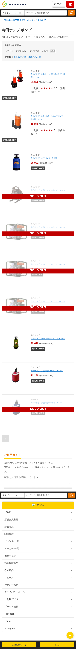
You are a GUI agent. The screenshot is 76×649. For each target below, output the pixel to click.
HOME (38, 512)
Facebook (38, 613)
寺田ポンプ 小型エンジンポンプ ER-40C (48, 301)
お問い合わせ (38, 584)
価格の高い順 (34, 57)
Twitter (38, 621)
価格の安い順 (19, 57)
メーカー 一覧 (38, 548)
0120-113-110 (19, 645)
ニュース (38, 577)
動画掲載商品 (38, 563)
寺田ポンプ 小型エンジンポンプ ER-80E (48, 227)
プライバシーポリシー (38, 592)
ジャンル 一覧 (38, 541)
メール (57, 645)
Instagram (38, 628)
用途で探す (38, 556)
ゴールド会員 (38, 606)
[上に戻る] (70, 637)
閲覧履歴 (38, 534)
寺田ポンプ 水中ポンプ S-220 (44, 158)
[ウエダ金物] (14, 5)
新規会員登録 (38, 519)
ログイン (59, 4)
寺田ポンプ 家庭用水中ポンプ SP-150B (48, 339)
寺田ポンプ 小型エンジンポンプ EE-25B (48, 190)
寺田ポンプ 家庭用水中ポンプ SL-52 (46, 403)
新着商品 (38, 526)
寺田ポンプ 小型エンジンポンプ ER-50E (48, 264)
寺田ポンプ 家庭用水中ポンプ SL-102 (47, 371)
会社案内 (38, 570)
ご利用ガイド (38, 599)
